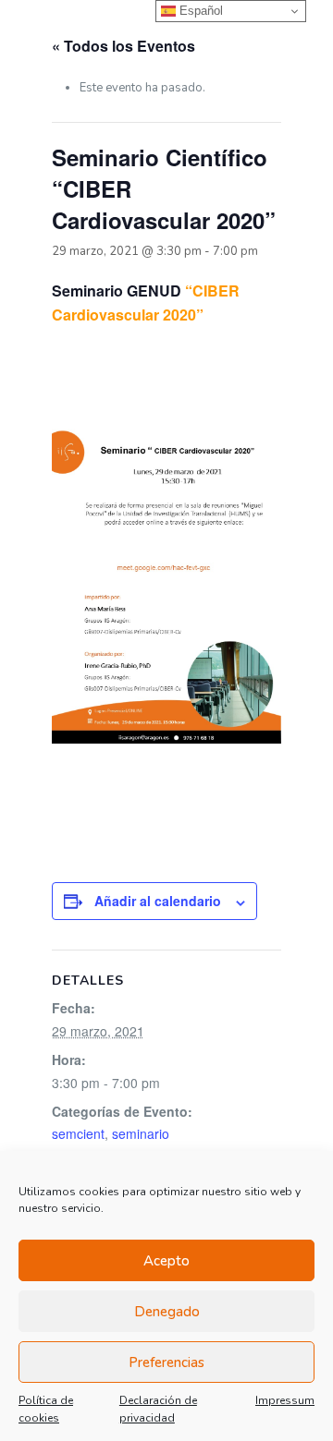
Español (199, 11)
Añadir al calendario (157, 900)
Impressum (284, 1400)
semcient (78, 1133)
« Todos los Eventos (123, 45)
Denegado (167, 1311)
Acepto (166, 1261)
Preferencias (166, 1362)
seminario (140, 1133)
